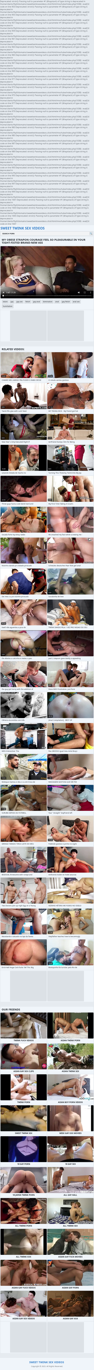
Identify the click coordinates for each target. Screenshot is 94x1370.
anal (57, 301)
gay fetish (66, 301)
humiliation (7, 306)
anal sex (76, 301)
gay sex (19, 301)
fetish (27, 301)
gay (12, 301)
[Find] (91, 233)
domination (47, 301)
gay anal (36, 301)
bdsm (5, 301)
